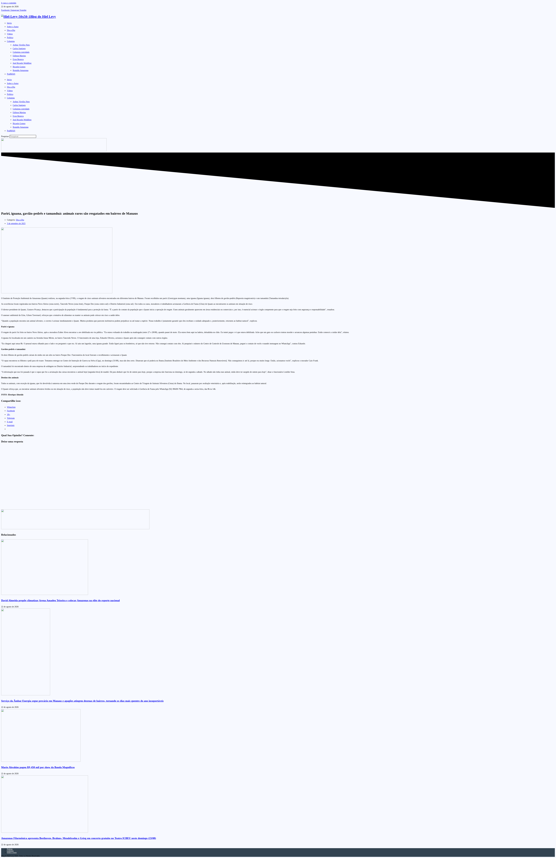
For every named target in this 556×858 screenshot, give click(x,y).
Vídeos (10, 34)
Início (9, 23)
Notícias (10, 849)
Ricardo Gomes (19, 67)
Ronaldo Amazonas (20, 70)
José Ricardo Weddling (22, 63)
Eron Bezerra (18, 59)
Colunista (11, 41)
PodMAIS (11, 74)
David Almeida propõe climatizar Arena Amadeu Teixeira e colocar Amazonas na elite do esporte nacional (60, 600)
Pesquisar (5, 136)
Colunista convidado (21, 52)
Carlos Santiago (19, 48)
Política (10, 37)
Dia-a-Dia (11, 30)
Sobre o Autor (13, 27)
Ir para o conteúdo (8, 3)
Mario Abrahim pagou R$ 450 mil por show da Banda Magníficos (38, 767)
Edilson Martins (19, 56)
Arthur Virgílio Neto (21, 45)
